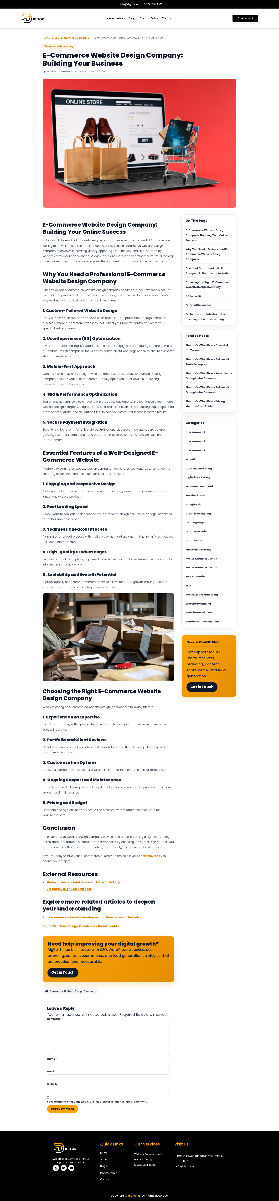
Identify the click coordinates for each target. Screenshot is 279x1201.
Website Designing (198, 604)
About (121, 18)
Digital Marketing (198, 477)
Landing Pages (196, 522)
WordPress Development (202, 621)
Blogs (133, 18)
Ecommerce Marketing (75, 38)
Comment (54, 1019)
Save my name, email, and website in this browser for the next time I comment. (97, 1101)
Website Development (201, 612)
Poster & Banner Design (201, 558)
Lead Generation (197, 531)
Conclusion (193, 296)
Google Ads (193, 504)
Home (109, 18)
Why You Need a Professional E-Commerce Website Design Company (207, 254)
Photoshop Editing (198, 549)
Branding (192, 459)
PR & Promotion (196, 576)
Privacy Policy (149, 18)
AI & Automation (197, 432)
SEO (188, 585)
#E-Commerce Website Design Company (70, 991)
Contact (167, 18)
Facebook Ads (195, 495)
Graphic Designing (198, 513)
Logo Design (194, 540)
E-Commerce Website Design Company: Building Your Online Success (207, 235)
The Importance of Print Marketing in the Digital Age (83, 882)
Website (52, 1084)
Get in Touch (63, 972)
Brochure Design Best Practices (69, 889)
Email (51, 1071)
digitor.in (134, 1196)
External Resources (198, 305)
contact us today (149, 856)
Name (52, 1059)
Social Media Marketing (202, 594)
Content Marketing (199, 468)
